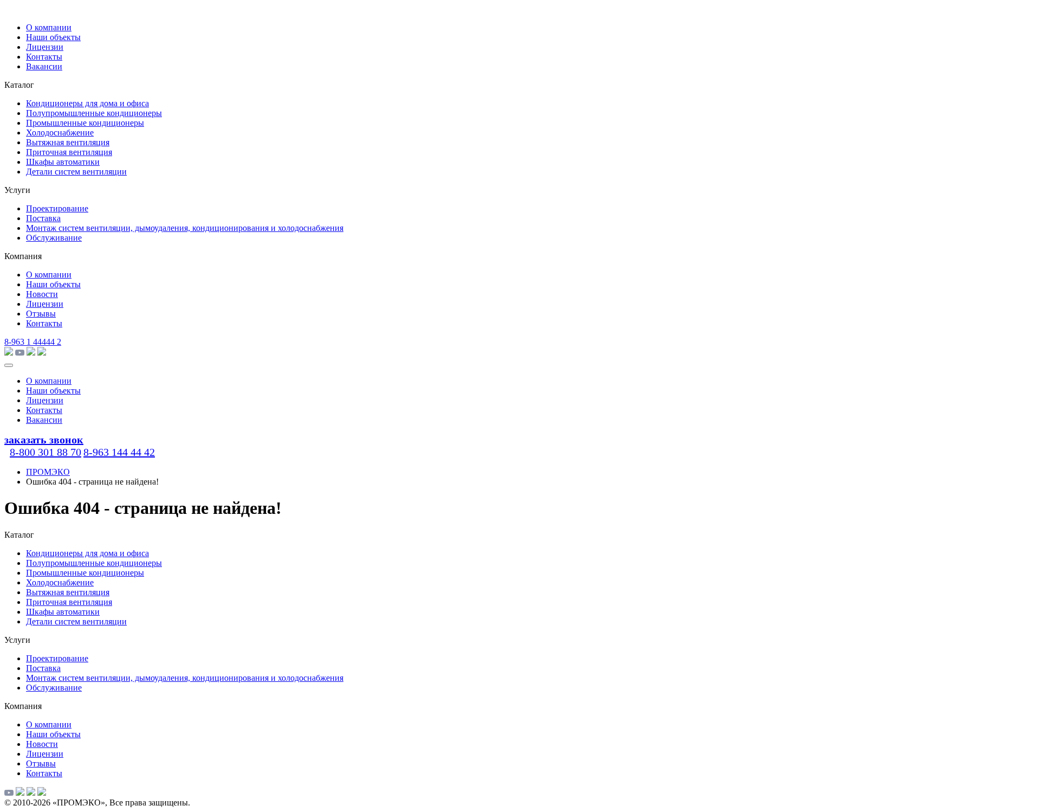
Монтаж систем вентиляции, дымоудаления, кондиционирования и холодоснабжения (184, 228)
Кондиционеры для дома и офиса (87, 103)
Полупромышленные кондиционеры (94, 113)
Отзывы (41, 313)
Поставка (43, 218)
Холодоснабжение (60, 132)
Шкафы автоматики (63, 161)
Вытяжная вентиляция (67, 142)
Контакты (44, 56)
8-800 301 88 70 (45, 452)
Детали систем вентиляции (76, 171)
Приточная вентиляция (69, 152)
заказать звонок (43, 440)
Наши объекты (53, 37)
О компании (49, 27)
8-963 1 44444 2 (32, 341)
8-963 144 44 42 (119, 452)
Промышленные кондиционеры (85, 122)
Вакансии (44, 66)
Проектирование (57, 208)
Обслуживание (54, 237)
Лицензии (44, 46)
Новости (42, 294)
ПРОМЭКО (48, 471)
